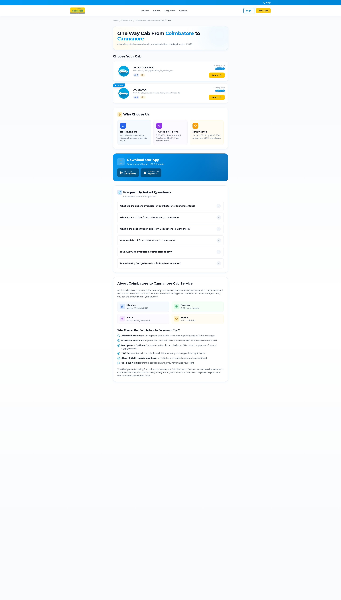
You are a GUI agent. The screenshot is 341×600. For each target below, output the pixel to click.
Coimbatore (126, 20)
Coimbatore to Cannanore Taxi (149, 20)
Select (215, 75)
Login (248, 10)
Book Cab (263, 10)
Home (116, 20)
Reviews (183, 10)
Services (145, 10)
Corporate (170, 10)
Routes (156, 10)
